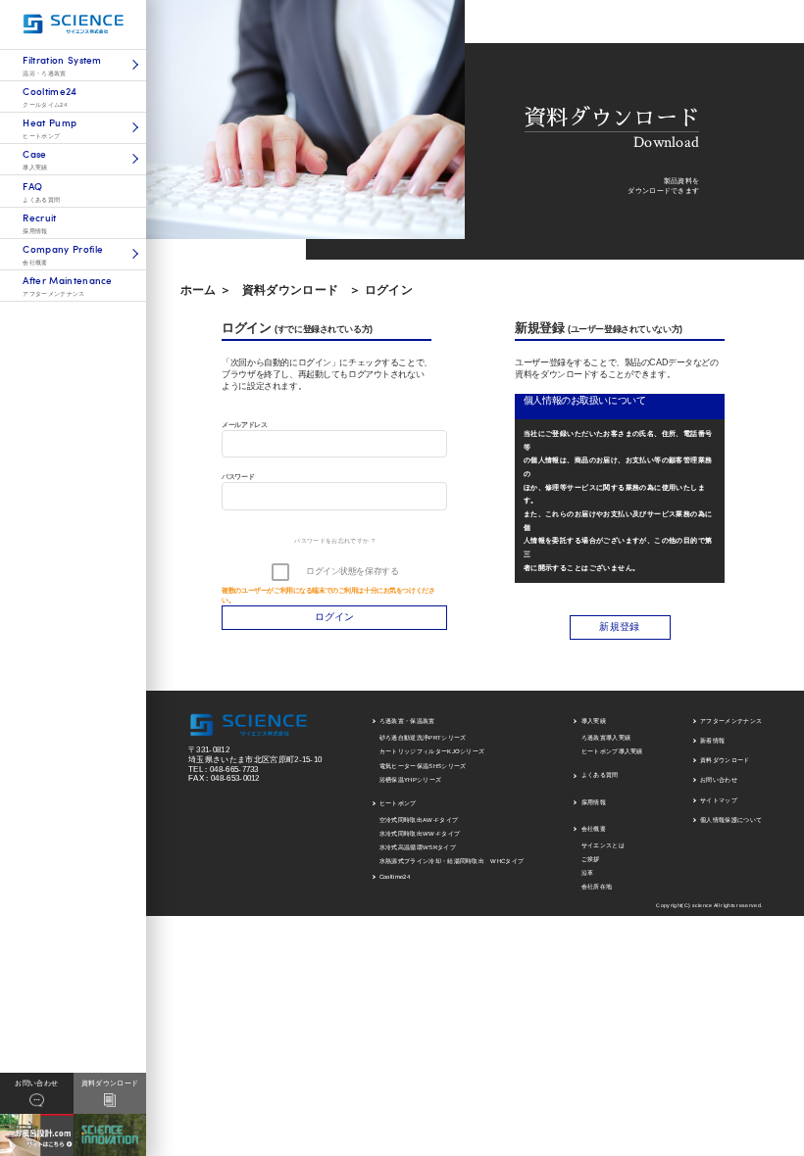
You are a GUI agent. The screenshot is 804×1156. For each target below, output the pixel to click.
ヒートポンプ (398, 803)
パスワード (238, 476)
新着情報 (712, 741)
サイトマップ (718, 800)
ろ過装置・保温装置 (407, 721)
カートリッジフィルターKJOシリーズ (432, 751)
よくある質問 (600, 775)
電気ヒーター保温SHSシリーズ (423, 766)
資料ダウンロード (290, 290)
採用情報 (593, 802)
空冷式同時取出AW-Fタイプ (418, 820)
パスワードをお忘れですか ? (334, 541)
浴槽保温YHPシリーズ (410, 780)
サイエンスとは (603, 845)
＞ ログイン (381, 290)
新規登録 (619, 626)
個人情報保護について (731, 820)
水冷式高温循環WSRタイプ (417, 847)
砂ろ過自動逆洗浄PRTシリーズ (423, 738)
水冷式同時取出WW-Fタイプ (419, 834)
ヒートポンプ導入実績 (612, 751)
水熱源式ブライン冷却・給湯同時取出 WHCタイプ (452, 861)
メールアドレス (244, 424)
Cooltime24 (394, 877)
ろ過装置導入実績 (606, 738)
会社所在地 (597, 887)
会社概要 (593, 829)
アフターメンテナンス (731, 721)
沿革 (587, 873)
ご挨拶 (590, 859)
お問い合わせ (718, 780)
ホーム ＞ (206, 290)
